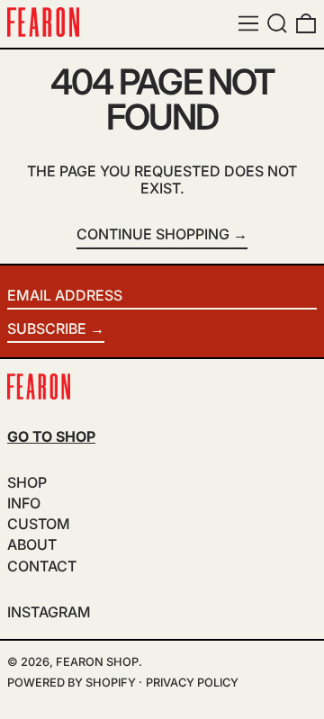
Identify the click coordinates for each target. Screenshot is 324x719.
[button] (277, 23)
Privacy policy (192, 682)
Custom (38, 524)
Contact (41, 566)
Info (23, 503)
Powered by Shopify (71, 682)
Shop (27, 482)
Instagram (49, 612)
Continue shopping (153, 234)
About (32, 544)
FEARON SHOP (97, 662)
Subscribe (46, 328)
